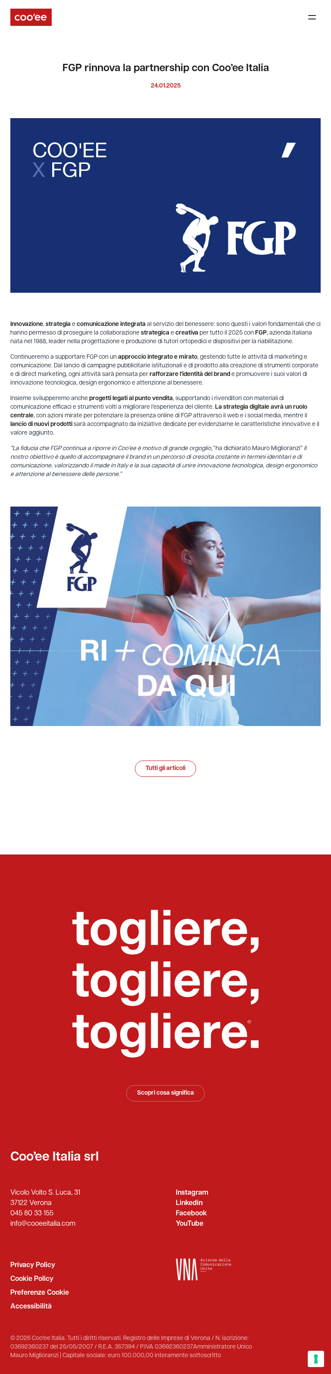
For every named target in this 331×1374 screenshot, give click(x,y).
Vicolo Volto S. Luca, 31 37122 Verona (45, 1198)
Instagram (192, 1192)
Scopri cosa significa (165, 1093)
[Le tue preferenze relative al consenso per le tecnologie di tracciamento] (316, 1359)
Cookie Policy (31, 1279)
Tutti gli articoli (165, 768)
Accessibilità (31, 1306)
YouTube (189, 1224)
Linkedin (189, 1203)
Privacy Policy (32, 1265)
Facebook (191, 1213)
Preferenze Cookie (39, 1292)
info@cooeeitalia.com (42, 1224)
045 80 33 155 (31, 1213)
